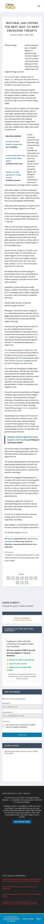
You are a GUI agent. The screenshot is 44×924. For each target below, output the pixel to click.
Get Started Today (22, 822)
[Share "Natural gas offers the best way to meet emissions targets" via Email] (22, 582)
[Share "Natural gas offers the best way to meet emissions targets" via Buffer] (35, 578)
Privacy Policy (38, 919)
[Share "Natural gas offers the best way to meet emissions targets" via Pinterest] (26, 578)
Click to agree (28, 919)
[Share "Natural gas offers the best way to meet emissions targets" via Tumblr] (22, 578)
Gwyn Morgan (18, 35)
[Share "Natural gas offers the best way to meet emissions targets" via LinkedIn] (31, 578)
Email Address (8, 712)
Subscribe (22, 735)
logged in (15, 606)
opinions (11, 539)
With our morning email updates (14, 699)
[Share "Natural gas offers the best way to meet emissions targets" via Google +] (17, 578)
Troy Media (10, 552)
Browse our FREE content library (21, 660)
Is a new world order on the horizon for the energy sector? (15, 158)
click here (24, 532)
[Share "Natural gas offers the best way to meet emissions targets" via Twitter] (13, 578)
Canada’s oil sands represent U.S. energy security (13, 174)
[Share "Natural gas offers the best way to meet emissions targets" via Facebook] (8, 578)
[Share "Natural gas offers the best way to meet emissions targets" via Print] (26, 582)
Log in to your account (18, 664)
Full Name (6, 703)
